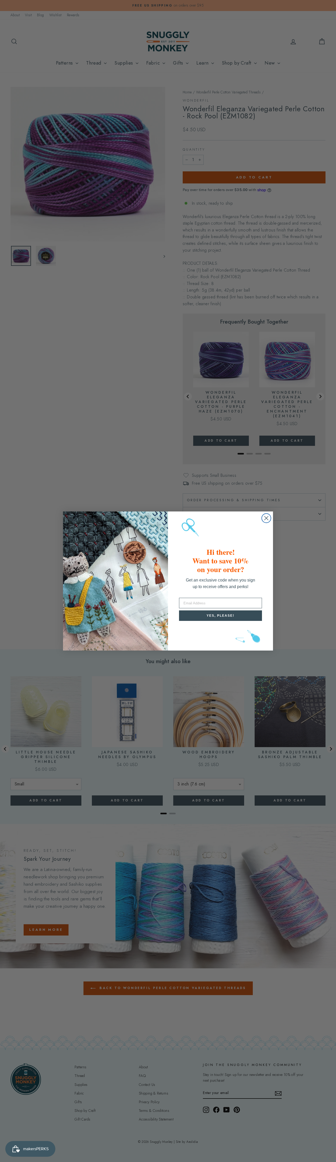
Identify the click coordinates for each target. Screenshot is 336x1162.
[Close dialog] (266, 518)
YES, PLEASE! (220, 615)
